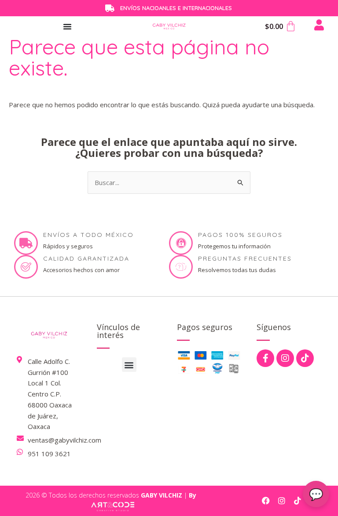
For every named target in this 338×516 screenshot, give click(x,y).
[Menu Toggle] (67, 26)
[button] (129, 364)
